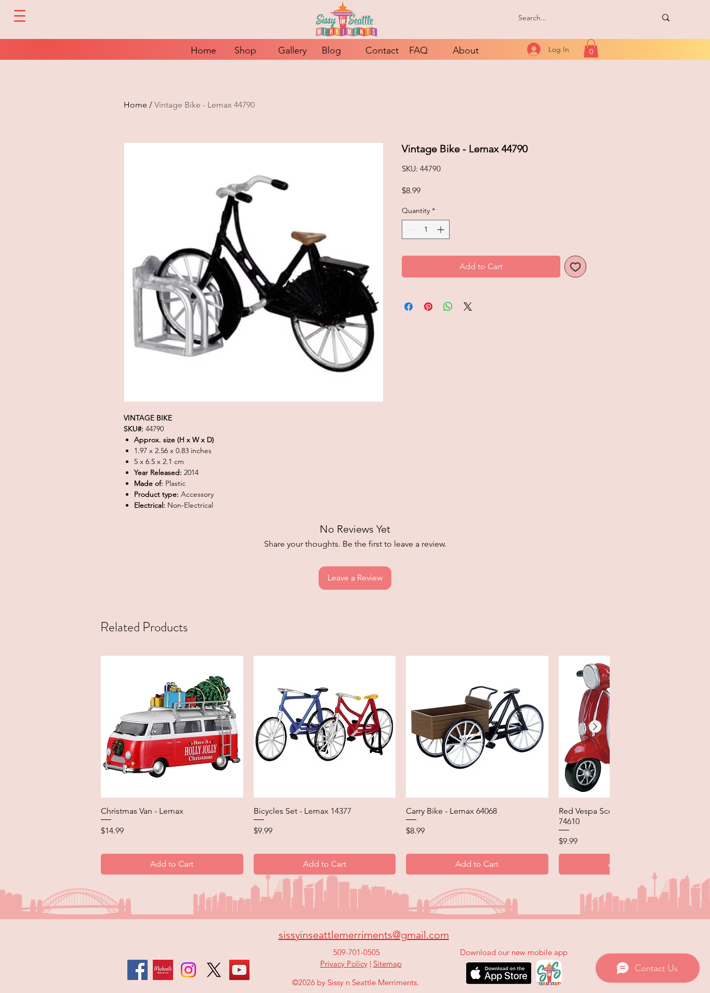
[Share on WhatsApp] (448, 306)
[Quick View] (172, 727)
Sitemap (387, 964)
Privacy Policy (343, 964)
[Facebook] (137, 970)
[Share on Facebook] (408, 306)
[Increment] (441, 229)
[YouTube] (239, 970)
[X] (214, 970)
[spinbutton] (425, 229)
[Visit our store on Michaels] (163, 970)
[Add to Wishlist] (575, 266)
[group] (355, 765)
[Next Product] (595, 726)
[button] (591, 48)
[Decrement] (409, 229)
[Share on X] (468, 306)
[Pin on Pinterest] (428, 306)
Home (135, 105)
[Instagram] (188, 970)
